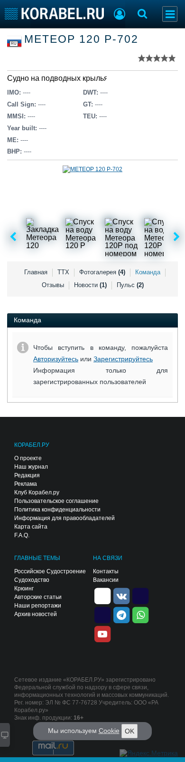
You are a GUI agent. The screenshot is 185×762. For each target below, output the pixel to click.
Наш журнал (31, 466)
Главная (35, 272)
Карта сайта (30, 526)
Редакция (27, 475)
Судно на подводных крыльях (59, 78)
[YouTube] (102, 633)
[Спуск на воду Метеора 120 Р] (84, 237)
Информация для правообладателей (64, 518)
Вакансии (106, 580)
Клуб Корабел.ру (36, 492)
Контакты (106, 571)
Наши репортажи (37, 605)
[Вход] (119, 15)
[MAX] (102, 614)
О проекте (28, 458)
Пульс (130, 285)
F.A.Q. (21, 535)
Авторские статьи (38, 597)
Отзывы (53, 285)
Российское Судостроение (50, 571)
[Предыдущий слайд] (13, 237)
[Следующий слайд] (177, 237)
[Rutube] (140, 595)
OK (129, 731)
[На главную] (54, 13)
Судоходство (31, 580)
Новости (90, 285)
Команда (147, 272)
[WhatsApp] (140, 614)
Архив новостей (35, 614)
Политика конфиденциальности (57, 509)
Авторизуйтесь (55, 359)
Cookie (109, 730)
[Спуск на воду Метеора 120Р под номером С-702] (124, 237)
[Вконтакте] (121, 595)
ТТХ (63, 272)
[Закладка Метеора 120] (45, 237)
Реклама (25, 484)
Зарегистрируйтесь (123, 359)
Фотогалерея (102, 272)
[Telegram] (121, 614)
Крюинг (24, 588)
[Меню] (169, 14)
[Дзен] (102, 595)
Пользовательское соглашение (56, 501)
